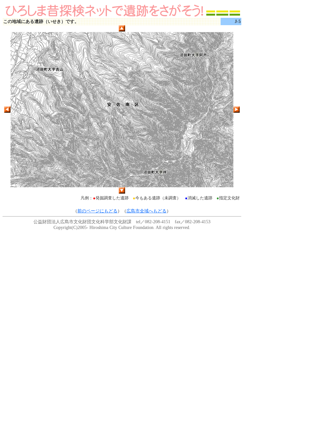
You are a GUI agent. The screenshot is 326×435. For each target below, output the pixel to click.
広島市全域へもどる (146, 210)
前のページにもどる (97, 210)
